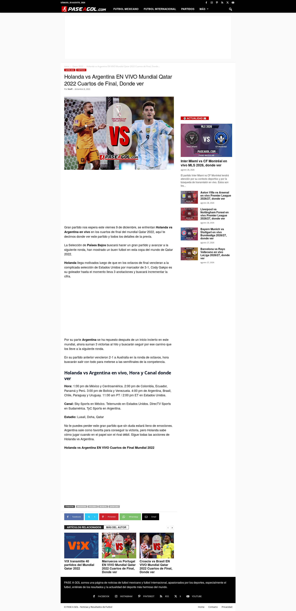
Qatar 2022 (77, 66)
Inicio (66, 66)
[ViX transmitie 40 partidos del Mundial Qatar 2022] (81, 545)
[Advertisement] (148, 37)
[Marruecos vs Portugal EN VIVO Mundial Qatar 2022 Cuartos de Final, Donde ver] (119, 545)
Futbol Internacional (160, 9)
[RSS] (222, 2)
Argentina (81, 506)
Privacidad (227, 606)
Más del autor (116, 527)
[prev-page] (168, 527)
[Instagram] (212, 2)
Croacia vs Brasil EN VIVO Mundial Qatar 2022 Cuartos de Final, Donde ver (156, 566)
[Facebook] (206, 2)
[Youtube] (233, 2)
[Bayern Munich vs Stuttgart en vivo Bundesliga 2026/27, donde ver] (189, 234)
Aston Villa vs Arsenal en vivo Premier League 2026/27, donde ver (215, 195)
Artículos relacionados (84, 527)
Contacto (213, 606)
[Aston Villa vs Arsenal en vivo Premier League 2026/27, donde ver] (189, 197)
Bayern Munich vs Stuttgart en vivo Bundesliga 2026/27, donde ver (213, 233)
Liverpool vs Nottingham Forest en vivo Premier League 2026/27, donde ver (214, 213)
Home (201, 606)
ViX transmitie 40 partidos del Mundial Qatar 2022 (79, 565)
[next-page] (172, 527)
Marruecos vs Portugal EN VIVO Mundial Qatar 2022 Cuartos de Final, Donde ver (119, 566)
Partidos (187, 9)
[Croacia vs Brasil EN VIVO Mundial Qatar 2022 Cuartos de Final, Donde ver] (157, 545)
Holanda (93, 506)
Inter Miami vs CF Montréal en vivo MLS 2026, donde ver (204, 163)
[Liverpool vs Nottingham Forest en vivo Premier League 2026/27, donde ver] (189, 214)
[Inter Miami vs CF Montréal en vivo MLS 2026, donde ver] (206, 140)
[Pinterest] (217, 2)
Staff (70, 89)
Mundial (103, 506)
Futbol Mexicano (126, 9)
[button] (230, 9)
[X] (228, 2)
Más (202, 9)
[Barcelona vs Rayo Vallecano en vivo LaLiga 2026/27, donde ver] (189, 253)
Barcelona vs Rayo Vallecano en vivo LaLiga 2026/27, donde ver (215, 253)
